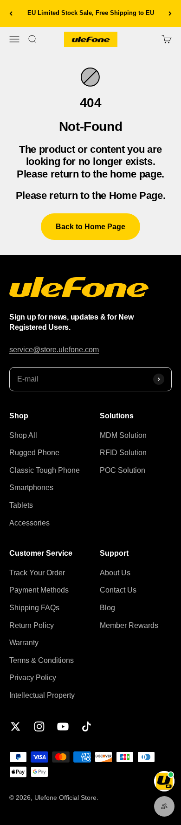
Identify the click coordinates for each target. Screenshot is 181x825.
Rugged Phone (34, 453)
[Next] (170, 13)
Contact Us (118, 590)
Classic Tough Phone (44, 470)
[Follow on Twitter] (15, 726)
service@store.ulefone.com (54, 350)
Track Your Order (37, 573)
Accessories (29, 523)
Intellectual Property (42, 695)
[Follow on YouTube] (63, 726)
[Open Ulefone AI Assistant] (164, 781)
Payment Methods (39, 590)
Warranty (24, 643)
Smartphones (31, 487)
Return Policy (31, 625)
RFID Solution (123, 453)
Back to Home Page (90, 227)
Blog (107, 608)
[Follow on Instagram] (39, 726)
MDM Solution (123, 435)
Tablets (21, 505)
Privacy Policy (32, 678)
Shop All (23, 435)
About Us (115, 573)
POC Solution (122, 470)
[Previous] (11, 13)
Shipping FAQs (34, 608)
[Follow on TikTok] (86, 726)
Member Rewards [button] (129, 625)
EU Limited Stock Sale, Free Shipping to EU (90, 12)
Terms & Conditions (41, 660)
